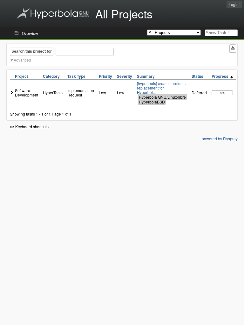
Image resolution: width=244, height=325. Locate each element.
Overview (30, 33)
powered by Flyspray (220, 138)
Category (51, 76)
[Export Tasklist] (232, 48)
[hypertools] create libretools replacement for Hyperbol (161, 88)
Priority (105, 76)
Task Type (76, 76)
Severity (124, 76)
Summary (146, 76)
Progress (221, 76)
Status (197, 76)
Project (21, 76)
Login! (234, 4)
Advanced (22, 60)
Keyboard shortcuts (31, 126)
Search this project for (31, 51)
